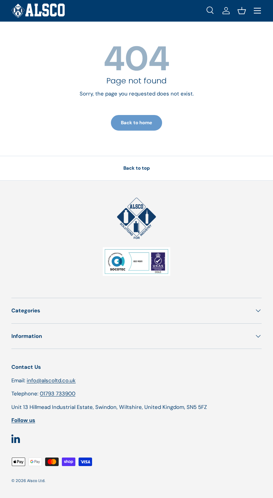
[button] (242, 10)
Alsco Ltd (35, 480)
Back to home (136, 123)
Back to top (136, 168)
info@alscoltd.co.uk (51, 380)
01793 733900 (57, 393)
